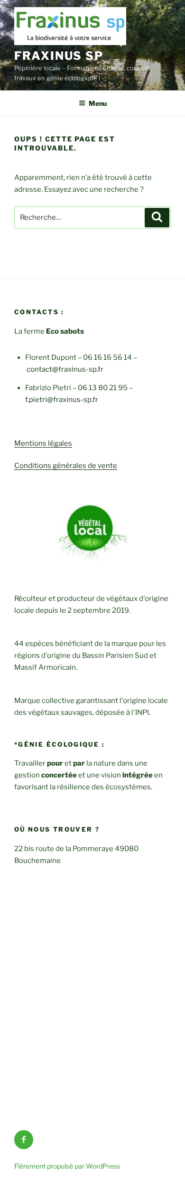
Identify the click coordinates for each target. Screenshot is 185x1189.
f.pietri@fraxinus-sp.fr (61, 399)
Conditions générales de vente (65, 465)
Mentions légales (43, 443)
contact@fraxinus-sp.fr (65, 369)
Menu (98, 103)
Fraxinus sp (58, 56)
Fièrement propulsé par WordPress (67, 1166)
